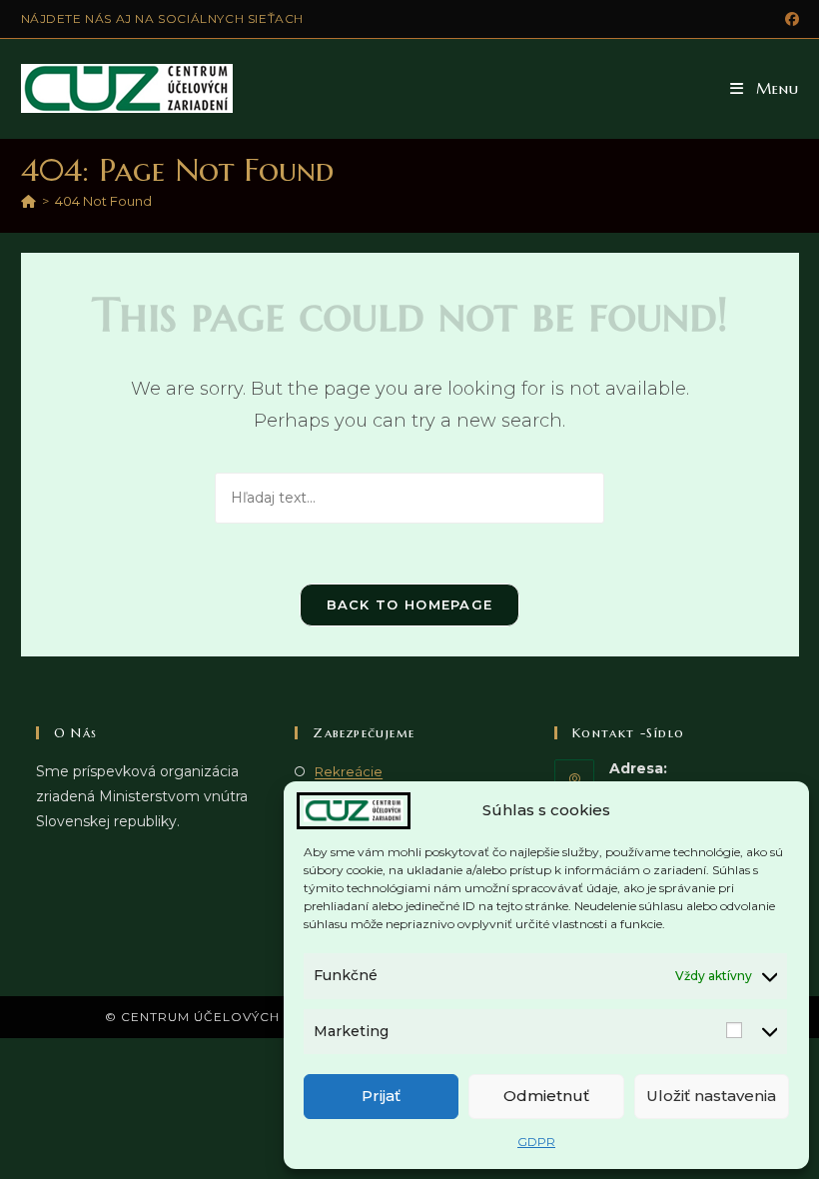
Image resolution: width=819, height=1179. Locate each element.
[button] (764, 88)
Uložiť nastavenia (711, 1095)
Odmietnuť (546, 1095)
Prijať (381, 1095)
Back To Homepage (410, 604)
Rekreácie (349, 771)
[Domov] (28, 201)
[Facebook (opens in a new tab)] (789, 19)
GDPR (536, 1141)
